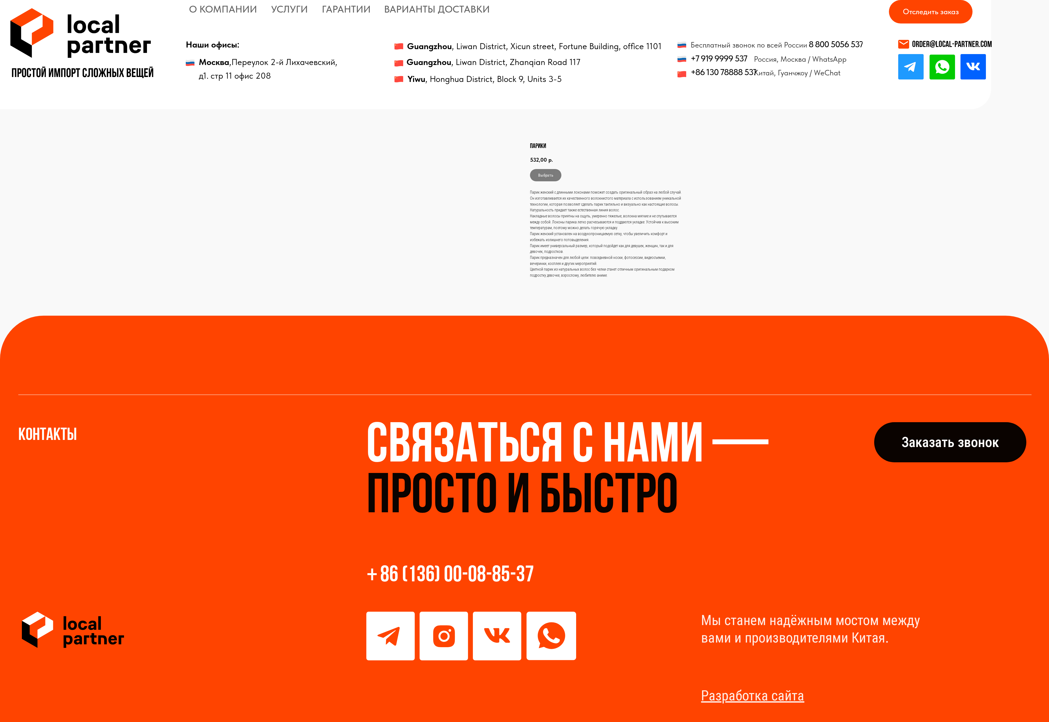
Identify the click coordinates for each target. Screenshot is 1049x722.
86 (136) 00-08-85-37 (457, 575)
